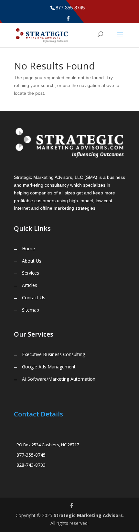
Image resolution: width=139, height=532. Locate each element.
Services (30, 273)
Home (28, 248)
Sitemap (30, 310)
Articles (29, 285)
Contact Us (33, 297)
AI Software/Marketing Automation (58, 379)
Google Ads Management (49, 367)
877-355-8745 (31, 455)
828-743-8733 (31, 465)
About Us (31, 261)
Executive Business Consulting (53, 354)
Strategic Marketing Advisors (88, 515)
